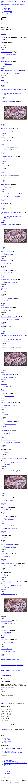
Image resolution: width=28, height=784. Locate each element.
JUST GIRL (4, 137)
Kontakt (6, 13)
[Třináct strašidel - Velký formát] (12, 73)
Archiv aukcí (7, 8)
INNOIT (16, 782)
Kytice (2, 42)
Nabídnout (3, 34)
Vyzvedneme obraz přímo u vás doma (13, 752)
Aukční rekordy (8, 9)
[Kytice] (6, 45)
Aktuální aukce (7, 6)
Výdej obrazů (7, 773)
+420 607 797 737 (5, 777)
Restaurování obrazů (9, 751)
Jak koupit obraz (8, 12)
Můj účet (3, 4)
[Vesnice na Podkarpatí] (10, 54)
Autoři (5, 742)
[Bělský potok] (8, 64)
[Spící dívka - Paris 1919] (10, 159)
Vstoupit (3, 24)
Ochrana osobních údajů (10, 761)
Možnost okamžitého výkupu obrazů (13, 748)
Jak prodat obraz (8, 11)
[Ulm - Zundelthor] (9, 149)
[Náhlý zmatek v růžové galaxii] (15, 121)
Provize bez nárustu (8, 750)
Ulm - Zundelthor (5, 147)
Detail (2, 49)
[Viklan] (6, 82)
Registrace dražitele (19, 4)
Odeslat (3, 691)
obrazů (6, 675)
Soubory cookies (8, 764)
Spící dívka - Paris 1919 (6, 156)
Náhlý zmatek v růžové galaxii (8, 101)
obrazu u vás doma (11, 670)
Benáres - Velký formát (6, 128)
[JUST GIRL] (7, 140)
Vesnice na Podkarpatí (6, 52)
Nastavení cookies (8, 765)
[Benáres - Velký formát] (10, 131)
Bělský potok (4, 61)
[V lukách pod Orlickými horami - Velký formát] (14, 94)
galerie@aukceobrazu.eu (7, 775)
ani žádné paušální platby (12, 665)
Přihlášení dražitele (10, 4)
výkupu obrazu (10, 659)
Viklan (2, 80)
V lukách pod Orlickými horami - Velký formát (12, 89)
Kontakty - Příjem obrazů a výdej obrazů (14, 771)
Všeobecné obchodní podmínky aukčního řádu (15, 763)
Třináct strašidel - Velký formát (8, 70)
